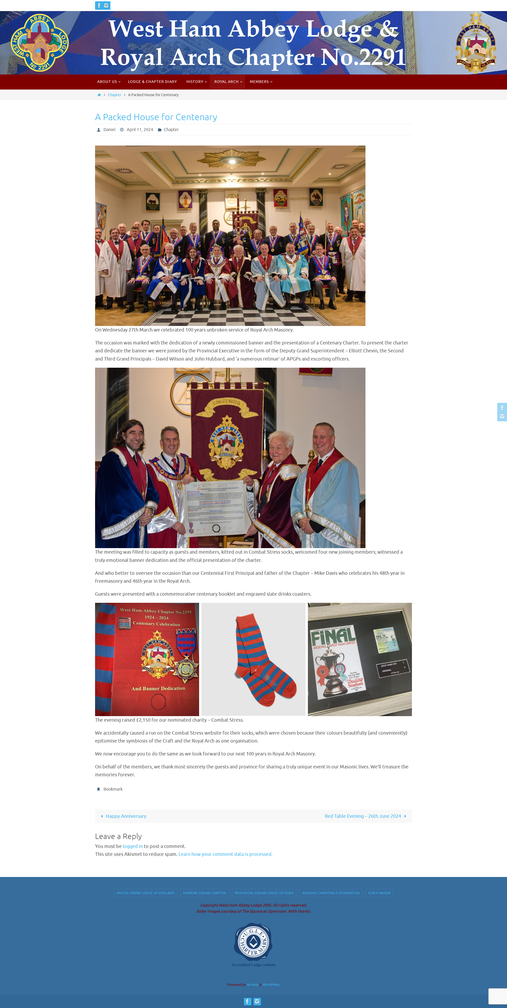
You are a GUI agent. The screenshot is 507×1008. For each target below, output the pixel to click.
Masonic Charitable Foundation (331, 893)
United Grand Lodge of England (145, 893)
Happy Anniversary (125, 816)
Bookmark (113, 789)
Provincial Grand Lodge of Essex (264, 893)
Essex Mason (379, 893)
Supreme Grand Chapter (204, 893)
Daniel (109, 129)
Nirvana (252, 984)
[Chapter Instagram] (106, 5)
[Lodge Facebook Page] (99, 5)
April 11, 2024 (140, 129)
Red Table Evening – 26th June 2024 (363, 816)
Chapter (114, 94)
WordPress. (271, 984)
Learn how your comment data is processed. (226, 854)
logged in (133, 846)
